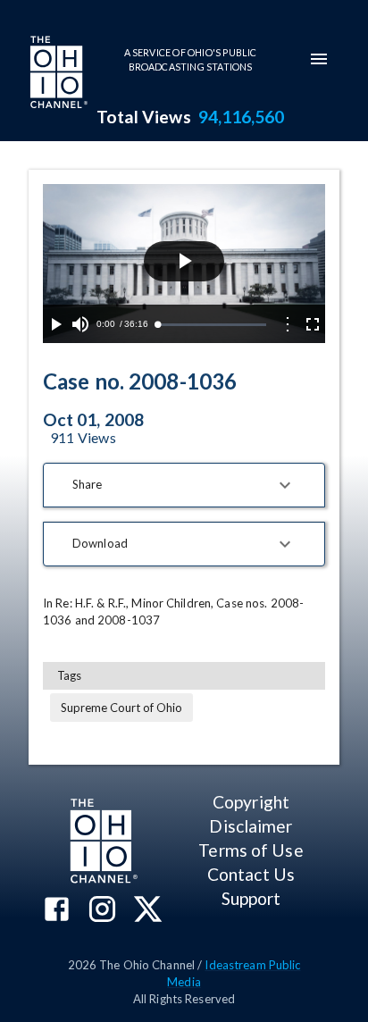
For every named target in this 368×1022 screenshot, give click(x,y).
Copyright (251, 801)
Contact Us (251, 874)
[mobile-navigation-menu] (319, 59)
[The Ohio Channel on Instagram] (102, 910)
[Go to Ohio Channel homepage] (57, 74)
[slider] (211, 324)
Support (251, 898)
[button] (184, 485)
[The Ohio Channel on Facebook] (56, 910)
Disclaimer (250, 825)
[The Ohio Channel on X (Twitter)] (147, 910)
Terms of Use (250, 850)
